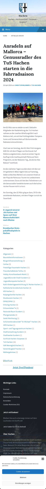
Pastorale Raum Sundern (12, 311)
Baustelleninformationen (13, 257)
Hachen (23, 15)
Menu (7, 29)
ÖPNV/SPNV (8, 301)
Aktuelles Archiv (17, 36)
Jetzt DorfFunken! (23, 367)
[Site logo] (23, 12)
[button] (43, 459)
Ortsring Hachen (9, 305)
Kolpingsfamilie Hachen (12, 295)
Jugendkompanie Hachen (13, 281)
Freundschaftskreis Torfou (13, 271)
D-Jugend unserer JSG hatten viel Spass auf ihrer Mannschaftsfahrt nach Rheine (11, 215)
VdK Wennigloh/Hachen (12, 345)
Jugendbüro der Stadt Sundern (15, 278)
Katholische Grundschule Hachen (16, 288)
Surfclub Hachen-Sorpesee (13, 339)
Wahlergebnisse (9, 352)
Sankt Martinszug (10, 318)
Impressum (7, 393)
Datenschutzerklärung (11, 397)
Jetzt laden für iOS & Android (14, 427)
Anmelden (7, 401)
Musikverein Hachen (11, 298)
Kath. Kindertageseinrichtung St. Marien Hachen (21, 284)
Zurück (6, 207)
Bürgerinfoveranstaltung (12, 261)
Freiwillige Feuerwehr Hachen (14, 267)
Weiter (6, 225)
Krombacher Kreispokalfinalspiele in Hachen (11, 230)
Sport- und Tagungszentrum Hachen (17, 328)
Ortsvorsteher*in (9, 308)
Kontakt (6, 389)
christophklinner (22, 85)
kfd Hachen (7, 291)
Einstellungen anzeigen (23, 483)
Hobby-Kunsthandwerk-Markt (15, 274)
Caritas (5, 264)
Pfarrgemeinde (9, 315)
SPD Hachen (8, 325)
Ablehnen (23, 477)
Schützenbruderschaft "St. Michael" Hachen (20, 322)
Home (5, 36)
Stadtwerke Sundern (11, 335)
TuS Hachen (36, 85)
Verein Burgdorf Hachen (12, 349)
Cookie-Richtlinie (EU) (11, 404)
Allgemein (7, 254)
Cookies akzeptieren (23, 472)
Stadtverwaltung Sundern (13, 332)
